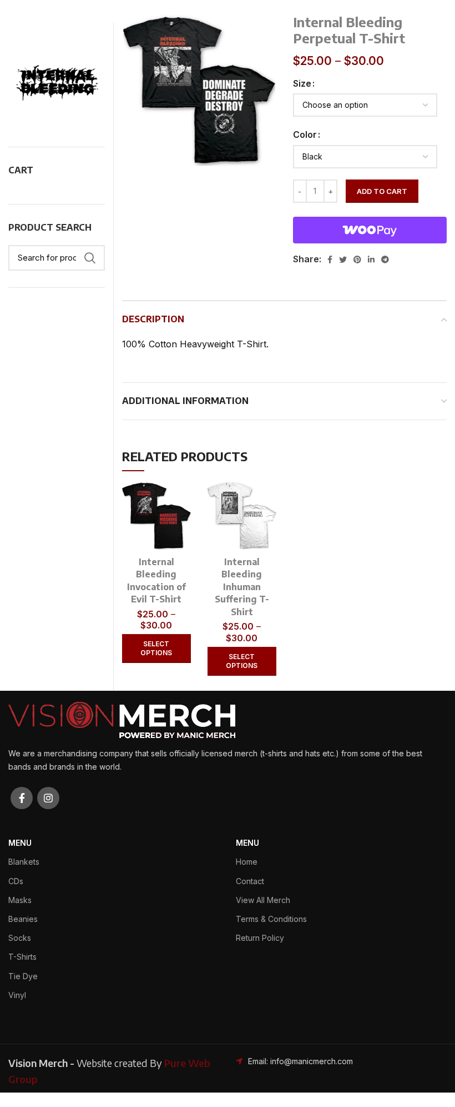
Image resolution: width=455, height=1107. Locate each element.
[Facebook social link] (330, 259)
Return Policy (260, 938)
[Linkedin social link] (371, 259)
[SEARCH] (90, 258)
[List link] (303, 1061)
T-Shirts (22, 956)
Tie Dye (23, 976)
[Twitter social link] (343, 259)
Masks (20, 900)
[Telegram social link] (385, 259)
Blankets (23, 861)
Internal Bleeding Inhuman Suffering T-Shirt (242, 586)
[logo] (121, 719)
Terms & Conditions (271, 919)
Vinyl (17, 995)
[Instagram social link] (48, 798)
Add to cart (382, 191)
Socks (19, 938)
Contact (250, 881)
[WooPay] (370, 230)
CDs (15, 881)
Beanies (23, 919)
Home (246, 861)
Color (305, 134)
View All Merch (263, 900)
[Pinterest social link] (357, 259)
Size (302, 83)
